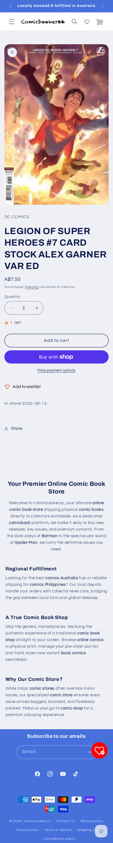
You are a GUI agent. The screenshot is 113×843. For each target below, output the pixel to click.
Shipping (32, 287)
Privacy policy (27, 829)
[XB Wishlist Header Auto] (87, 21)
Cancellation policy (59, 838)
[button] (11, 21)
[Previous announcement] (10, 6)
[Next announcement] (103, 6)
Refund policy (92, 821)
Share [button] (16, 428)
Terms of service (58, 829)
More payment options (56, 370)
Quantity (12, 297)
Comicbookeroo (37, 821)
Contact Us (65, 821)
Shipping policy (89, 829)
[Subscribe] (89, 752)
